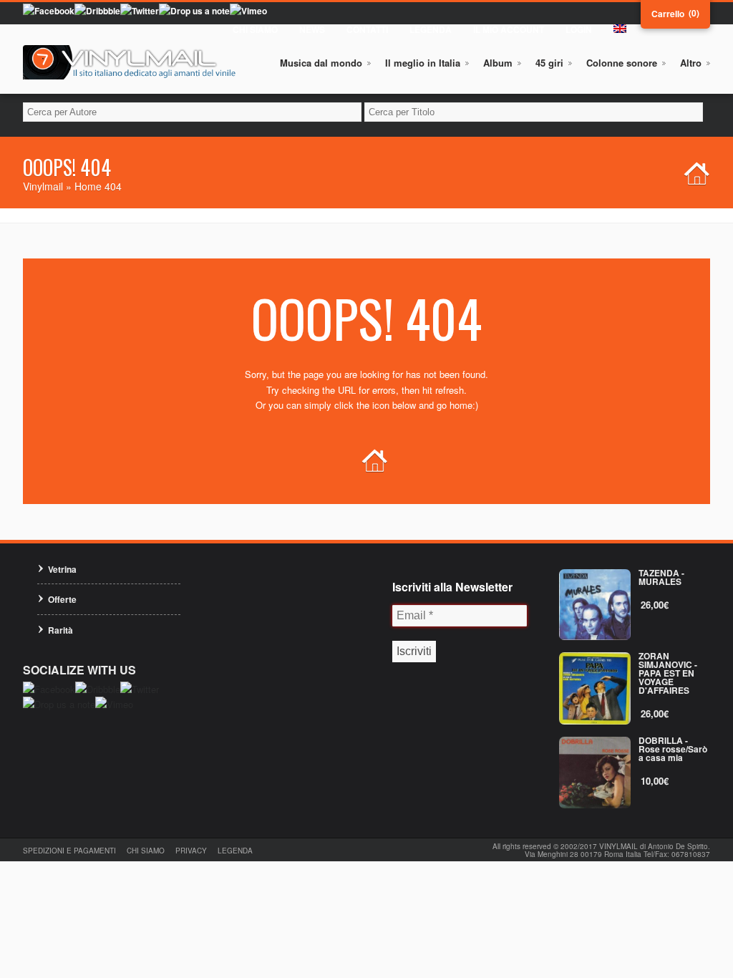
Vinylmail (43, 186)
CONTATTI (367, 29)
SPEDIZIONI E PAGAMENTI (69, 851)
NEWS (312, 29)
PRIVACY (191, 851)
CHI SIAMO (255, 29)
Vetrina (62, 569)
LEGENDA (430, 29)
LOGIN (578, 29)
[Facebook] (48, 10)
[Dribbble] (97, 10)
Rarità (60, 630)
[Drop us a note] (194, 10)
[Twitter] (139, 10)
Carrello (667, 13)
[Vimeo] (248, 10)
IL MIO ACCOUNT (508, 29)
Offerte (62, 599)
